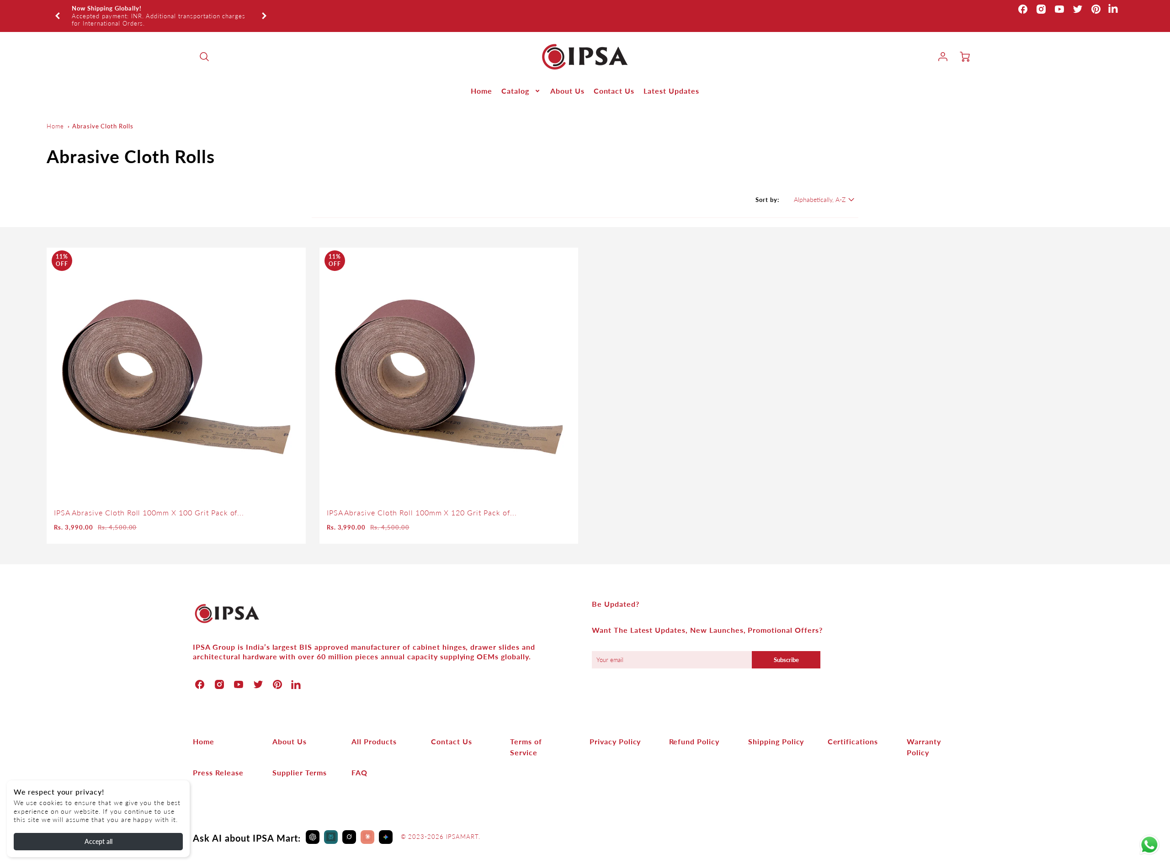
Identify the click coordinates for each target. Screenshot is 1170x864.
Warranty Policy (924, 735)
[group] (160, 10)
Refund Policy (694, 729)
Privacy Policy (615, 729)
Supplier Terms (299, 760)
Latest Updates (671, 79)
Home (481, 79)
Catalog (515, 79)
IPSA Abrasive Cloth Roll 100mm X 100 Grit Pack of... (149, 501)
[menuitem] (481, 80)
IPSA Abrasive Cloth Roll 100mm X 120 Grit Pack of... (422, 501)
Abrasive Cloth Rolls (102, 114)
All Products (374, 729)
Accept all (98, 841)
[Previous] (58, 10)
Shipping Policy (776, 729)
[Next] (263, 10)
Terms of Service (526, 735)
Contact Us (614, 79)
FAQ (359, 760)
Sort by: (767, 188)
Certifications (853, 729)
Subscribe (786, 648)
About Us (567, 79)
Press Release (218, 760)
